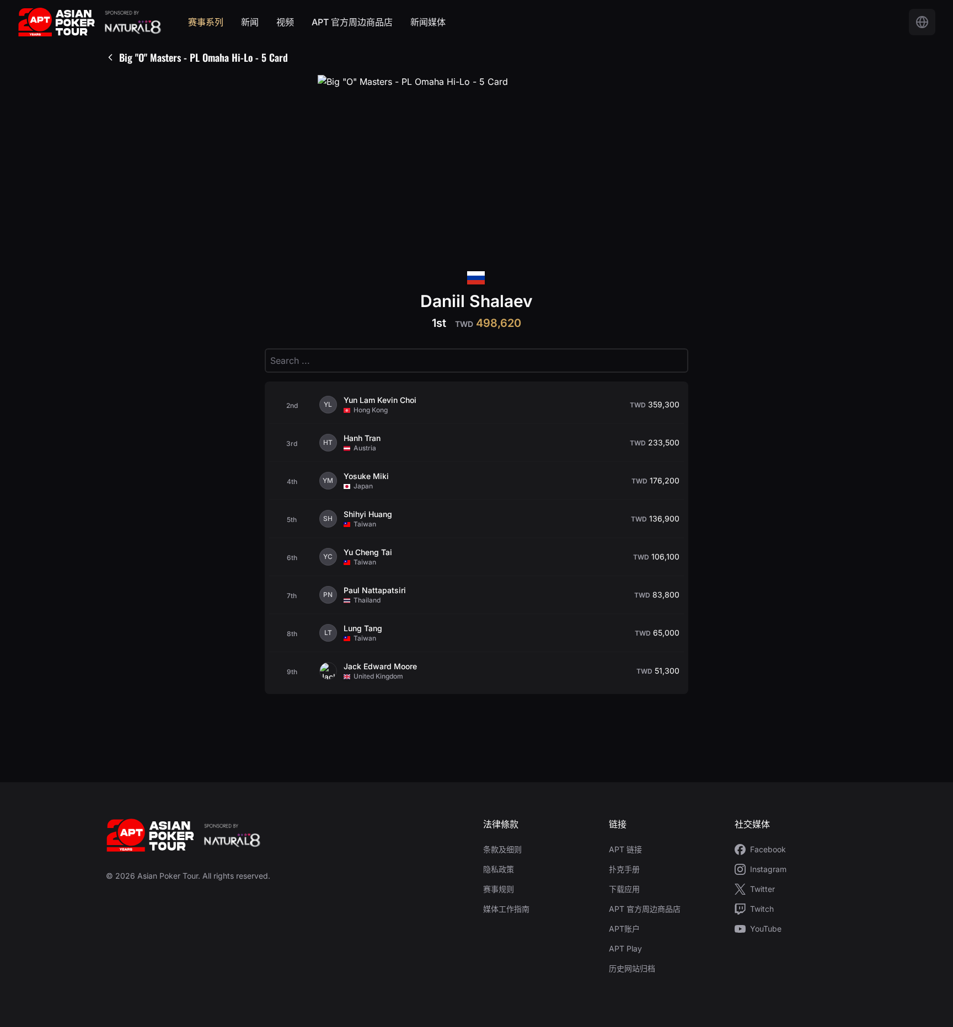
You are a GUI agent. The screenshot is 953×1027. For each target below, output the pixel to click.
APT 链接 (625, 849)
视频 (285, 22)
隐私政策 (498, 869)
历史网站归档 (632, 968)
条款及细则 (502, 849)
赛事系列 (205, 22)
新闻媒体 (428, 22)
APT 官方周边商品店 (352, 22)
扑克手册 (624, 869)
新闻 (250, 22)
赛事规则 (498, 889)
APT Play (625, 948)
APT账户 (624, 928)
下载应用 (624, 889)
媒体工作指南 (506, 908)
